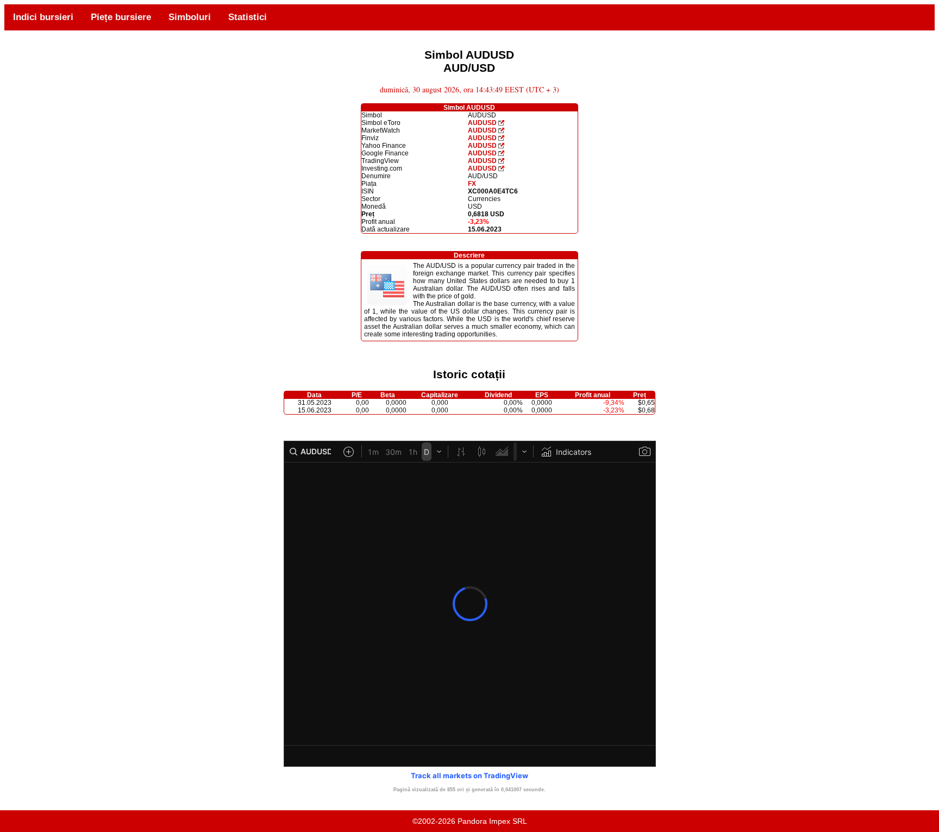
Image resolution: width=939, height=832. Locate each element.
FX (472, 183)
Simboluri (189, 17)
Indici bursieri (43, 17)
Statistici (247, 17)
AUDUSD (482, 123)
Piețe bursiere (121, 17)
